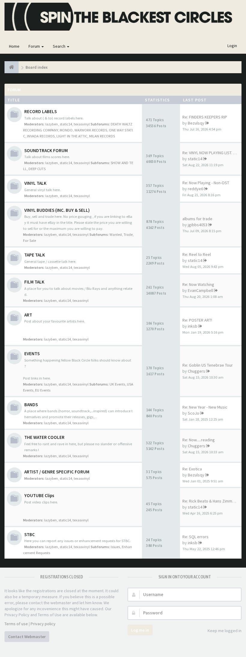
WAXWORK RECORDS (90, 130)
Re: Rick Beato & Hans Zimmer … (211, 501)
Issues (115, 546)
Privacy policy (43, 623)
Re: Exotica (192, 469)
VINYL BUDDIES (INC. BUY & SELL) (57, 210)
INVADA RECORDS (41, 136)
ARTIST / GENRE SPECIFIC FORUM (56, 472)
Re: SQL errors (195, 536)
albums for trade (197, 218)
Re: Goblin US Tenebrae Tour (207, 365)
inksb (192, 326)
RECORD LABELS (40, 111)
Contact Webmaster (27, 636)
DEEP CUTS (37, 168)
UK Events (117, 384)
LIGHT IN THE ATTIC (71, 136)
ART (28, 315)
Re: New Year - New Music (204, 407)
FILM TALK (34, 282)
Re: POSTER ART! (197, 320)
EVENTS (32, 353)
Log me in (140, 630)
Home (14, 46)
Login (232, 45)
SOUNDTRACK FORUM (46, 150)
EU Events (42, 390)
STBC (29, 534)
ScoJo (193, 413)
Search (59, 46)
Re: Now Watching (198, 284)
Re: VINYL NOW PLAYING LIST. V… (210, 152)
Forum (34, 46)
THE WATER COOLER (44, 437)
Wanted (116, 234)
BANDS (31, 404)
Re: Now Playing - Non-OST (205, 182)
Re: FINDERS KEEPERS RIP (204, 117)
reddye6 (195, 188)
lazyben (51, 124)
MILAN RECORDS (102, 136)
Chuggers (196, 371)
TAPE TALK (34, 255)
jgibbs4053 (197, 224)
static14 (66, 124)
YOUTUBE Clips (39, 495)
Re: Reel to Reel (196, 254)
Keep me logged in (225, 630)
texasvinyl (82, 124)
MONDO (66, 130)
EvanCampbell (200, 290)
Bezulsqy (196, 123)
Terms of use (16, 623)
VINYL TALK (35, 183)
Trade (128, 234)
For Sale (29, 240)
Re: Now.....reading (198, 439)
